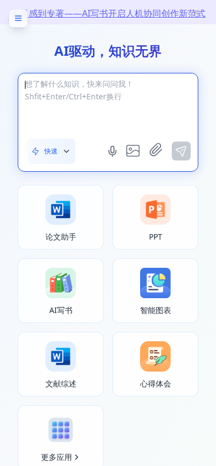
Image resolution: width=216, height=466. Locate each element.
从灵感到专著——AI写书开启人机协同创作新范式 (108, 13)
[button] (51, 151)
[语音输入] (113, 151)
